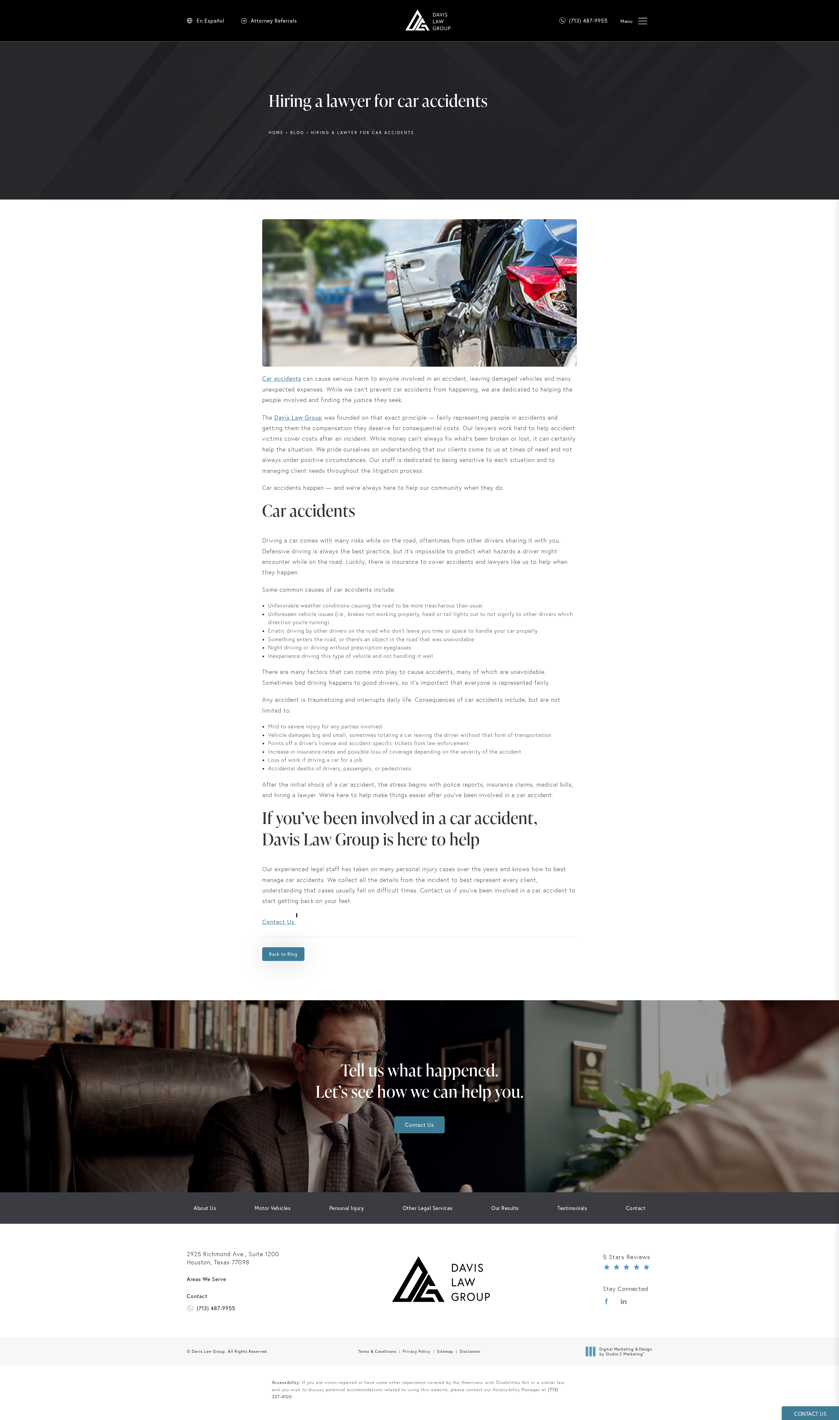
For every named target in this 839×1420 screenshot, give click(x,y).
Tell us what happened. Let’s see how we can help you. (420, 1080)
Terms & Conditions (377, 1351)
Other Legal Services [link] (428, 1208)
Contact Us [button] (810, 1413)
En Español (210, 20)
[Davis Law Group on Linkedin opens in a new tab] (624, 1301)
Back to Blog (283, 954)
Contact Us (279, 922)
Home (276, 132)
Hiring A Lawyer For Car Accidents (362, 132)
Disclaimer (470, 1351)
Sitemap (445, 1351)
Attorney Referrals (274, 20)
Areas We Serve (206, 1279)
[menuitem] (205, 1208)
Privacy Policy (416, 1351)
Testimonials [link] (572, 1208)
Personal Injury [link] (346, 1208)
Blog (297, 132)
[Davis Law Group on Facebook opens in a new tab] (607, 1301)
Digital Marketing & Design (625, 1352)
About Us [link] (205, 1208)
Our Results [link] (505, 1208)
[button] (642, 21)
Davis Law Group (298, 417)
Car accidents (281, 378)
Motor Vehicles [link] (272, 1208)
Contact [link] (636, 1208)
